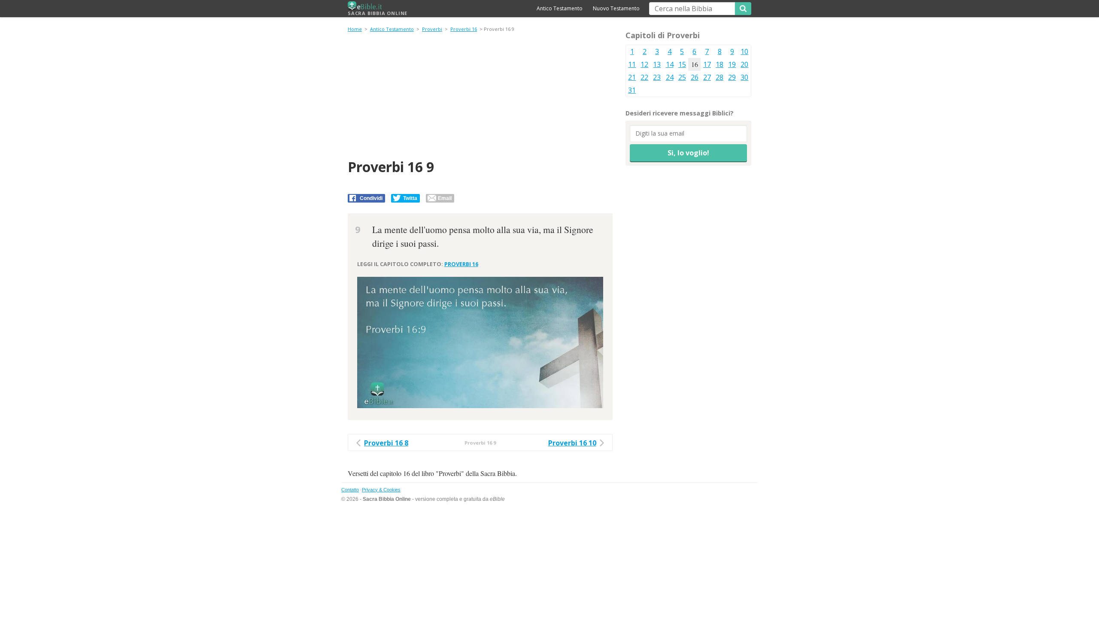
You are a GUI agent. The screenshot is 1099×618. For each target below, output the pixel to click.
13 (657, 64)
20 (744, 64)
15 (682, 64)
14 (670, 64)
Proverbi (432, 29)
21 (632, 77)
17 (707, 64)
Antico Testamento (560, 8)
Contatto (350, 489)
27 (707, 77)
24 (670, 77)
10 (744, 51)
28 (719, 77)
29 (732, 77)
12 (644, 64)
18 (719, 64)
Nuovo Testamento (616, 8)
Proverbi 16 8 (386, 443)
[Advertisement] (480, 97)
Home (355, 29)
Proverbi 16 (463, 29)
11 (632, 64)
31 (632, 90)
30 (744, 77)
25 (682, 77)
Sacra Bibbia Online (377, 13)
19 (732, 64)
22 (644, 77)
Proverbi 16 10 (572, 443)
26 (694, 77)
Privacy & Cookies (381, 489)
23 (657, 77)
